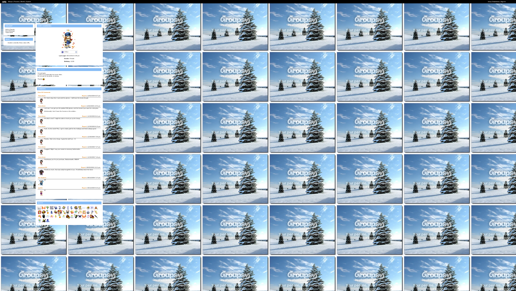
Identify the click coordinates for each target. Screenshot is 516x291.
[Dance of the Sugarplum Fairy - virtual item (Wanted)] (48, 222)
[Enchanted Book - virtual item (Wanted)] (56, 209)
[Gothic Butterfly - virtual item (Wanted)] (80, 218)
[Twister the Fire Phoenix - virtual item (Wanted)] (72, 213)
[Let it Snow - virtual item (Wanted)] (48, 218)
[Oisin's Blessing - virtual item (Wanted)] (88, 209)
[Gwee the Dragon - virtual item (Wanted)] (48, 209)
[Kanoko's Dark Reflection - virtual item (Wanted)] (56, 218)
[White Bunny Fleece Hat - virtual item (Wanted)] (72, 218)
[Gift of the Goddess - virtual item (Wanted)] (96, 209)
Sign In (503, 1)
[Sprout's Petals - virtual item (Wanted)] (40, 218)
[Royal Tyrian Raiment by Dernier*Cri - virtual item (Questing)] (92, 218)
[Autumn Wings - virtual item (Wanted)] (84, 218)
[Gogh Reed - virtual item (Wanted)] (60, 218)
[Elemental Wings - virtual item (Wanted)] (44, 209)
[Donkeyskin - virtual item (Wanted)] (44, 222)
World (23, 1)
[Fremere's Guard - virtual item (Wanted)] (80, 213)
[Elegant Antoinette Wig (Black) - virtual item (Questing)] (44, 218)
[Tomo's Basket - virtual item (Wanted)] (44, 213)
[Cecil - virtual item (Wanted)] (40, 222)
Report (84, 95)
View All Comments (44, 92)
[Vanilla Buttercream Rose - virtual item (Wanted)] (76, 213)
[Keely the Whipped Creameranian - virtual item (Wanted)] (84, 213)
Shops (10, 1)
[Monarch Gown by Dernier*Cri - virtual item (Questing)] (68, 218)
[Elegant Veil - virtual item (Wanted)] (52, 213)
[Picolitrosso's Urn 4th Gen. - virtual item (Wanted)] (68, 209)
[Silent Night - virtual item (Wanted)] (96, 218)
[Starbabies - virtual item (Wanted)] (96, 213)
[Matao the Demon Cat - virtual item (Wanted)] (64, 209)
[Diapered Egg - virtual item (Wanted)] (88, 218)
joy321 (40, 188)
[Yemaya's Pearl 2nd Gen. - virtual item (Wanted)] (92, 209)
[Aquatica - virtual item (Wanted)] (72, 209)
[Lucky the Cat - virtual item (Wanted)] (76, 218)
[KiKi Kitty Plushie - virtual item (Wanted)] (40, 209)
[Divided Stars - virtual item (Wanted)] (64, 218)
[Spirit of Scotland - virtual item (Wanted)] (56, 213)
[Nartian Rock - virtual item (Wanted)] (88, 213)
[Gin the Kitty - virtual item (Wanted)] (80, 209)
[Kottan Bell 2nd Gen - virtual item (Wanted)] (92, 213)
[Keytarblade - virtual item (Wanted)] (64, 213)
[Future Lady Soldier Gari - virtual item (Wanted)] (52, 218)
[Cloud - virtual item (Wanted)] (84, 209)
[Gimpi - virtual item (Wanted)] (60, 209)
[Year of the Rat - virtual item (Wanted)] (68, 213)
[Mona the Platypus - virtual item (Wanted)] (76, 209)
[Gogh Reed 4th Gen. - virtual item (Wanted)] (48, 213)
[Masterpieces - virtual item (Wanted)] (52, 209)
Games (28, 1)
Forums (16, 1)
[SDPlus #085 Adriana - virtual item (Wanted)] (40, 213)
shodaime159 (42, 167)
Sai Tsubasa (42, 177)
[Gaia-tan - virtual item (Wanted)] (60, 213)
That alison (41, 95)
